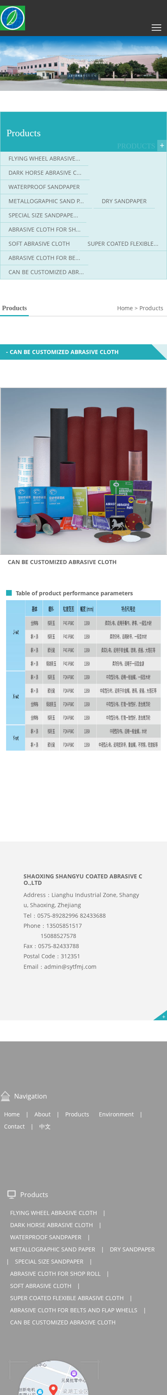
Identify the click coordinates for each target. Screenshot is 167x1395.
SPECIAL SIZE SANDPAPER (49, 1261)
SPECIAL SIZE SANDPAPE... (43, 215)
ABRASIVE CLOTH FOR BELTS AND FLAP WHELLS (73, 1310)
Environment (116, 1114)
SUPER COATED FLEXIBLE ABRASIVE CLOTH (67, 1298)
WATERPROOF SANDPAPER (44, 187)
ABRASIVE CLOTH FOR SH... (45, 229)
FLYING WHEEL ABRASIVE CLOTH (53, 1213)
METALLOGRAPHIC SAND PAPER (52, 1249)
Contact (14, 1126)
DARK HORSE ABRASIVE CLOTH (51, 1225)
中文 (45, 1126)
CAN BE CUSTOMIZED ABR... (46, 272)
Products (77, 1114)
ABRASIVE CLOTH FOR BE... (44, 258)
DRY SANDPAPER (124, 201)
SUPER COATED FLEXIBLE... (123, 243)
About (42, 1114)
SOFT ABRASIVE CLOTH (39, 243)
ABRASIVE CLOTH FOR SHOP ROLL (55, 1273)
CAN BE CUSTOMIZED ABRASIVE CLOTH (63, 1322)
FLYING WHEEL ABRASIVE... (44, 158)
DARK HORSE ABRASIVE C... (45, 172)
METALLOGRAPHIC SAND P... (46, 201)
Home (12, 1114)
